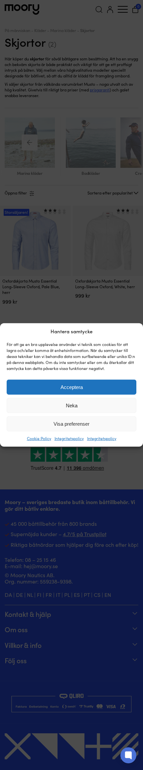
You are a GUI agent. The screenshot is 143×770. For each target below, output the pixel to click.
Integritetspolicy (69, 438)
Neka (71, 405)
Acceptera (72, 387)
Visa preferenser (71, 424)
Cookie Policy (39, 438)
